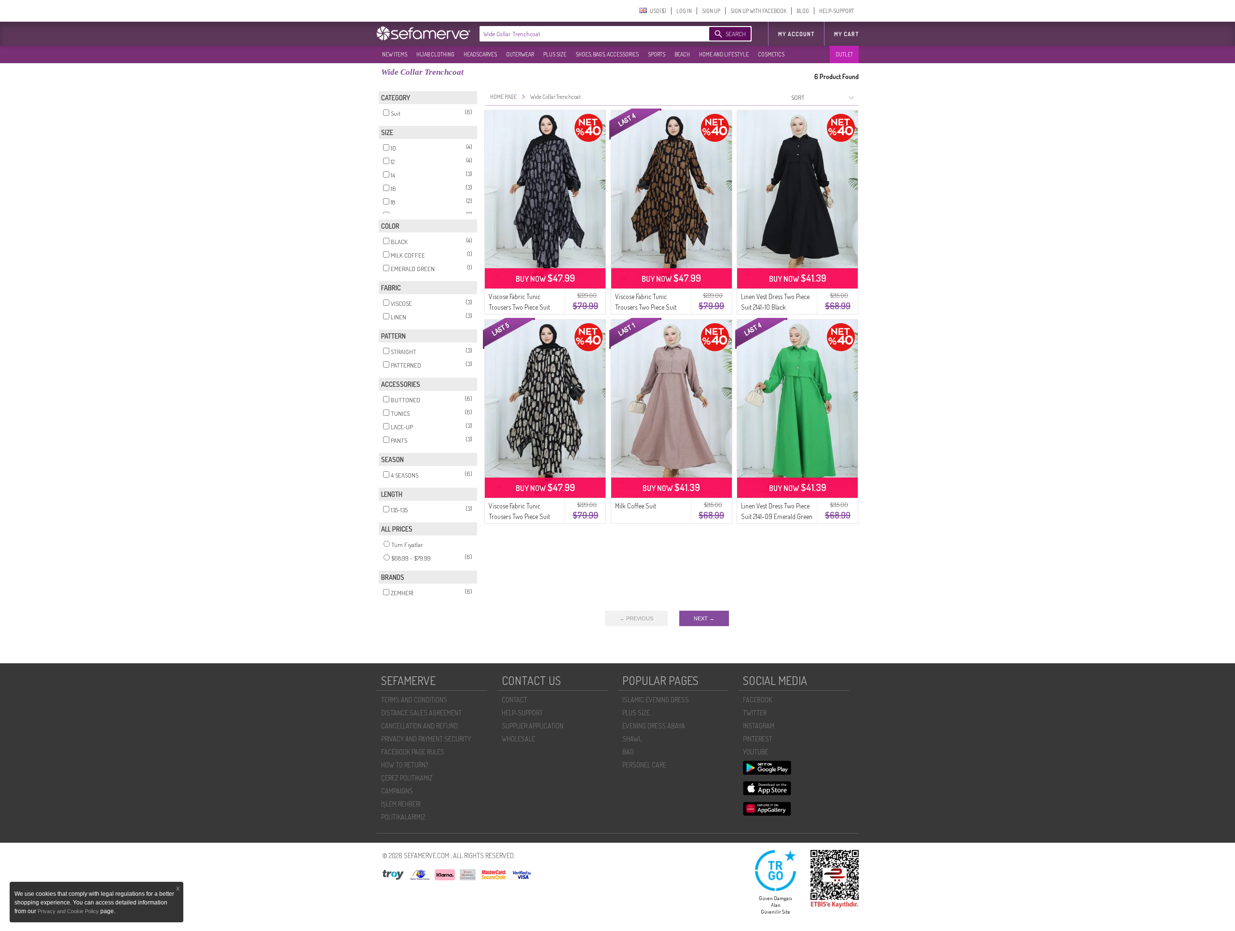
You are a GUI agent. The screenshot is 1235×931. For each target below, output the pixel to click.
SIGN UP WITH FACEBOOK (758, 10)
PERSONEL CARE (644, 765)
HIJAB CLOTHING (435, 54)
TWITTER (755, 713)
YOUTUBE (755, 752)
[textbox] (585, 33)
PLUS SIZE (554, 54)
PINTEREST (757, 739)
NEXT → (704, 618)
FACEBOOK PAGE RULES (412, 752)
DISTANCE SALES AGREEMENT (421, 713)
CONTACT (514, 700)
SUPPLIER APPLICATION (532, 726)
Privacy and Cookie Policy (69, 911)
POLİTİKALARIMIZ (403, 817)
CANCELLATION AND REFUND (419, 726)
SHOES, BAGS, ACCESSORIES (607, 54)
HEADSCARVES (480, 54)
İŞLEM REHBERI (401, 804)
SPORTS (656, 54)
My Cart (846, 34)
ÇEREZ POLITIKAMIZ (407, 778)
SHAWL (632, 739)
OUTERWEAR (520, 54)
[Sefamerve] (425, 33)
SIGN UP (711, 10)
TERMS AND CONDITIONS (414, 700)
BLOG (802, 10)
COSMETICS (771, 54)
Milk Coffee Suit (635, 506)
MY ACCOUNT (796, 34)
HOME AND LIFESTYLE (724, 54)
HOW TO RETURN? (404, 765)
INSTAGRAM (758, 726)
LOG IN (684, 10)
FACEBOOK (757, 700)
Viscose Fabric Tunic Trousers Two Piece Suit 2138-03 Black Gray (519, 307)
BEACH (682, 54)
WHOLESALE (518, 739)
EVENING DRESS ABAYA (653, 726)
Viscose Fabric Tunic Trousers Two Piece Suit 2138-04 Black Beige (519, 516)
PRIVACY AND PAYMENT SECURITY (426, 739)
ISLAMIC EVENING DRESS (655, 700)
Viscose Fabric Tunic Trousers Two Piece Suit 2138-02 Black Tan (645, 307)
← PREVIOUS (636, 618)
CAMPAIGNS (397, 791)
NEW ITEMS (394, 54)
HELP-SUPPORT (836, 10)
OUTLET (844, 54)
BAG (628, 752)
